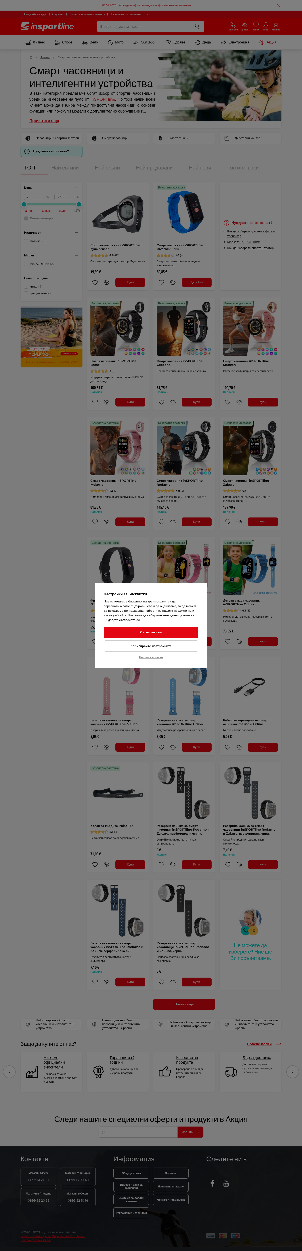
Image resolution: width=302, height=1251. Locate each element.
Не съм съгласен (151, 657)
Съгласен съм (151, 632)
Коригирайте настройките (151, 646)
